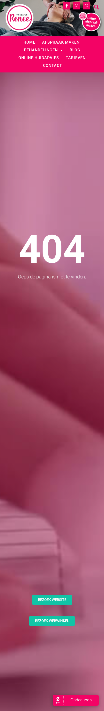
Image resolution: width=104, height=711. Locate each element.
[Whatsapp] (86, 5)
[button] (96, 7)
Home (29, 42)
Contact (52, 65)
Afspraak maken (61, 42)
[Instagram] (76, 5)
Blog (75, 50)
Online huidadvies (38, 57)
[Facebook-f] (66, 5)
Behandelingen (41, 50)
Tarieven (76, 57)
